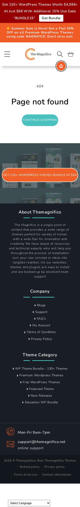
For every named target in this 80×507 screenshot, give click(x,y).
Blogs (41, 305)
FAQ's (41, 319)
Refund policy (30, 467)
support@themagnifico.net (42, 441)
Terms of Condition (41, 332)
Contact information (56, 475)
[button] (7, 54)
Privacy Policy (41, 339)
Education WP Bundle (41, 402)
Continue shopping (40, 120)
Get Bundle (51, 18)
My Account (41, 325)
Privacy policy (54, 467)
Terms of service (25, 475)
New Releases (41, 395)
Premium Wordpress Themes (41, 375)
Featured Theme (41, 389)
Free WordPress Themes (41, 382)
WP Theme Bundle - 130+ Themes (41, 368)
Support (41, 312)
